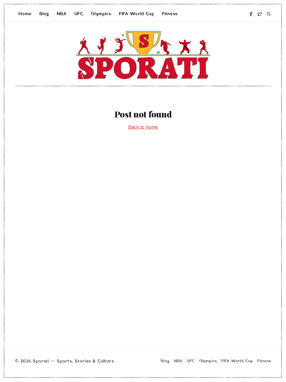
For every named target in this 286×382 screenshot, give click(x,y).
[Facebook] (251, 14)
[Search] (268, 14)
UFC (78, 14)
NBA (61, 14)
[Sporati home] (143, 55)
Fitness (169, 14)
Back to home (143, 127)
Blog (44, 14)
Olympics (101, 14)
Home (25, 14)
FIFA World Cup (136, 14)
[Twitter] (260, 14)
